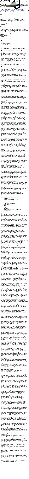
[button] (14, 35)
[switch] (0, 15)
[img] (14, 4)
